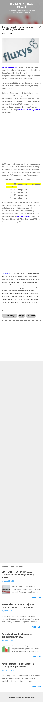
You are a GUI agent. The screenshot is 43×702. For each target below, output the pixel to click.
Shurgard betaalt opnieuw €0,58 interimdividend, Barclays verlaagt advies (18, 575)
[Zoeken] (39, 4)
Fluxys (21, 316)
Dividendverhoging (9, 316)
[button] (39, 27)
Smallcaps (31, 316)
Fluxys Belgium (6, 273)
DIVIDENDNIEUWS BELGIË (21, 5)
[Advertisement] (21, 138)
